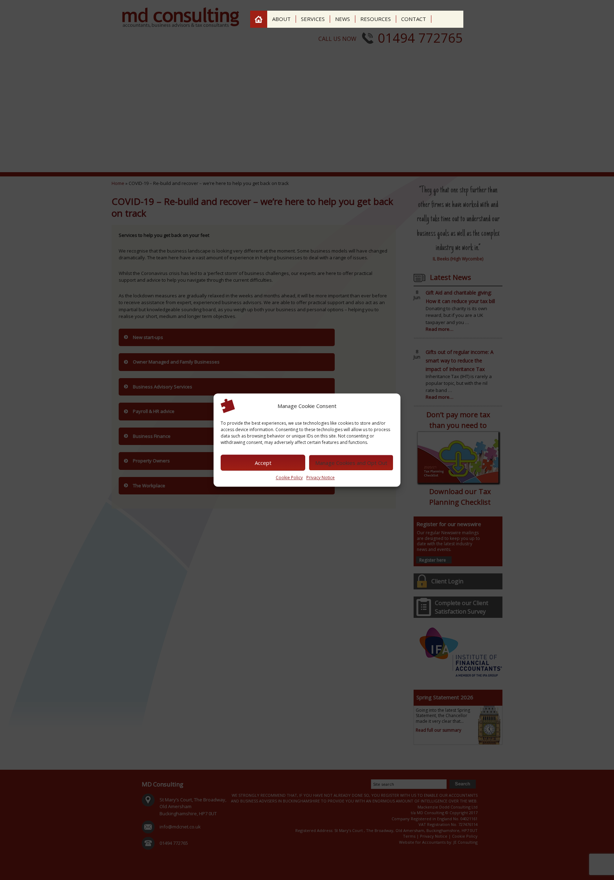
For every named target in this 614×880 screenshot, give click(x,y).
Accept (263, 462)
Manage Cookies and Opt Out (351, 462)
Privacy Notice (320, 478)
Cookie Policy (289, 478)
